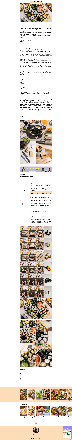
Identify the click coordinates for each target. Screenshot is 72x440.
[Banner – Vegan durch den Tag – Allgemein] (36, 169)
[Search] (30, 1)
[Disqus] (36, 377)
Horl (26, 48)
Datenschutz (41, 438)
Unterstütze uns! (34, 438)
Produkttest (45, 76)
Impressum (39, 438)
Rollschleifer (23, 48)
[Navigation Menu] (41, 1)
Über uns (36, 438)
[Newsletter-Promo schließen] (71, 439)
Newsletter (31, 438)
